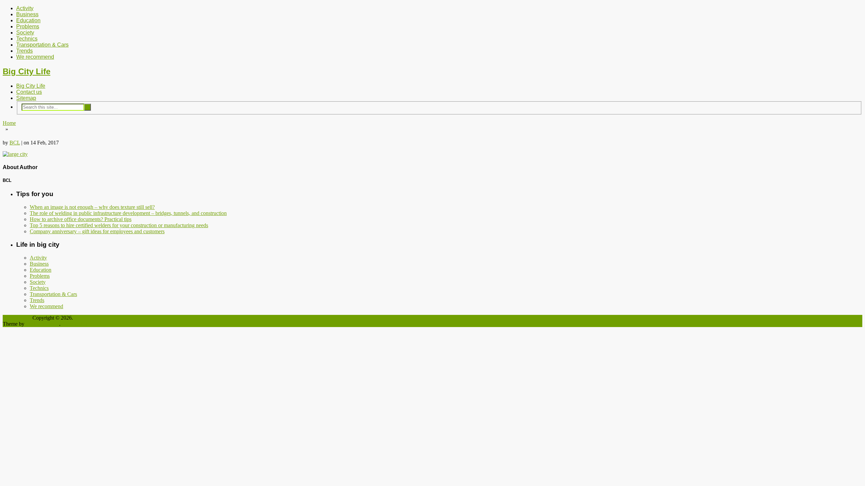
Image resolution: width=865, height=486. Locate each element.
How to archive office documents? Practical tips (80, 219)
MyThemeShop (42, 324)
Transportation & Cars (42, 45)
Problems (27, 26)
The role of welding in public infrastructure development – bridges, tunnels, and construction (128, 213)
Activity (24, 8)
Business (27, 14)
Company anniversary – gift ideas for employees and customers (97, 231)
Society (25, 32)
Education (28, 20)
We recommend (35, 57)
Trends (24, 51)
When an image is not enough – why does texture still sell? (92, 207)
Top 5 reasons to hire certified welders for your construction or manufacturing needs (119, 225)
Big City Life (26, 71)
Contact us (29, 92)
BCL (14, 142)
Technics (27, 39)
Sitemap (26, 98)
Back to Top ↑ (77, 324)
